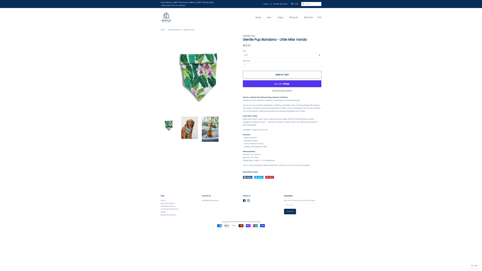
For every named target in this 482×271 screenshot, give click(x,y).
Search (163, 200)
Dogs (280, 17)
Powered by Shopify (253, 222)
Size (244, 51)
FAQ (319, 17)
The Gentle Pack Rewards (169, 209)
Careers (163, 212)
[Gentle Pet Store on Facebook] (244, 201)
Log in (266, 4)
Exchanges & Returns (168, 206)
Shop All (293, 17)
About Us (308, 17)
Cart (296, 4)
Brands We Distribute (168, 215)
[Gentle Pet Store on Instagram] (248, 201)
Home (258, 17)
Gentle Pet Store (240, 222)
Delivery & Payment (168, 203)
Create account (280, 4)
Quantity (246, 60)
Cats (268, 17)
